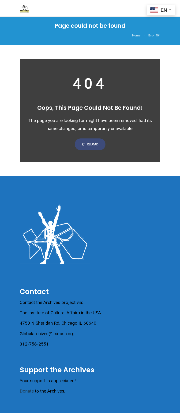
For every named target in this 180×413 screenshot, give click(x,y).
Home (136, 35)
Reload (92, 144)
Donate (27, 391)
